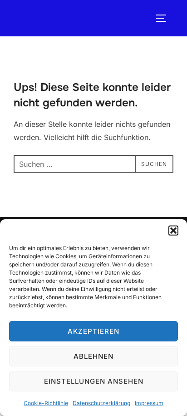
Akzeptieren (93, 331)
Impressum (149, 403)
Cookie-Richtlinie (46, 403)
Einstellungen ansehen (93, 381)
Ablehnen (93, 356)
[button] (173, 230)
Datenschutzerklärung (101, 403)
